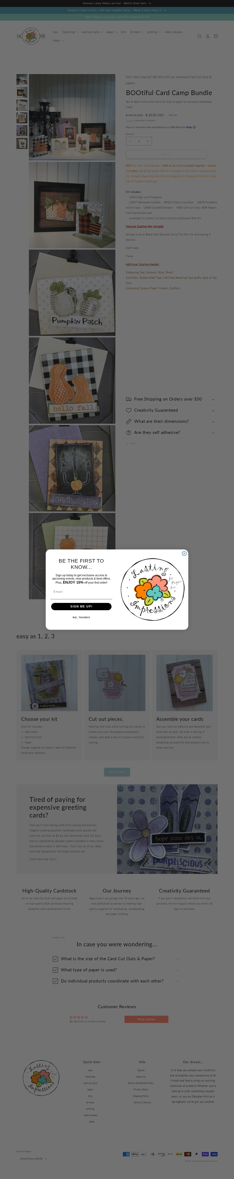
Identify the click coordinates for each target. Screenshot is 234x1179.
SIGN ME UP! (81, 606)
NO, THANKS (81, 617)
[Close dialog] (184, 553)
